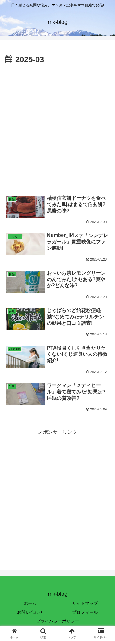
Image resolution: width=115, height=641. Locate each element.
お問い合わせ (30, 612)
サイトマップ (85, 603)
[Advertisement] (57, 127)
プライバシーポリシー (57, 621)
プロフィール (85, 612)
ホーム (30, 603)
